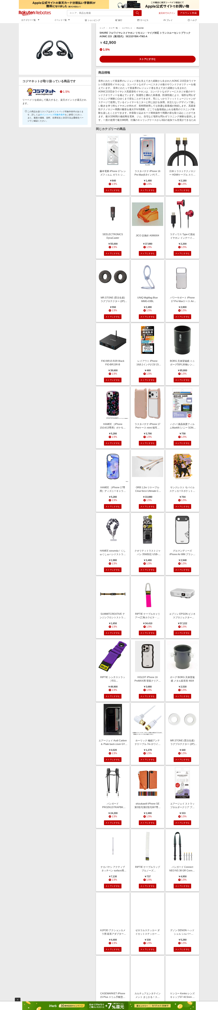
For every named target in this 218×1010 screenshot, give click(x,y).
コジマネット (127, 28)
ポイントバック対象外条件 (52, 114)
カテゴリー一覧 (28, 20)
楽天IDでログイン (167, 13)
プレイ (169, 20)
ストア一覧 (113, 28)
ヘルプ (194, 20)
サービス (144, 20)
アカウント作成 (188, 13)
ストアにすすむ (147, 59)
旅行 (120, 20)
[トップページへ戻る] (35, 13)
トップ (102, 28)
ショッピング (94, 20)
